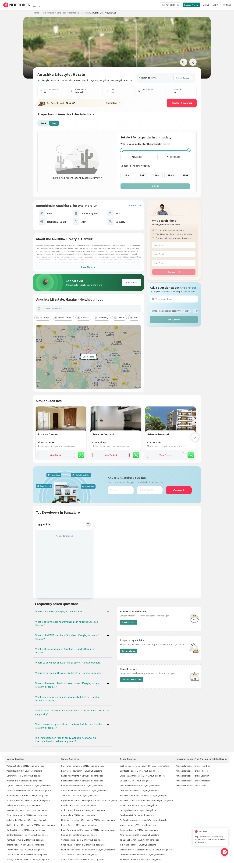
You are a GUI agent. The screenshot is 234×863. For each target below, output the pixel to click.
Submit (155, 186)
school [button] (121, 317)
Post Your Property (191, 5)
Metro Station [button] (64, 317)
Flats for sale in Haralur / (79, 12)
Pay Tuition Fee (172, 4)
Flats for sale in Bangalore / (55, 12)
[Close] (224, 831)
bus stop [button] (44, 317)
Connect (172, 272)
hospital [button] (85, 317)
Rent (35, 6)
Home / (37, 12)
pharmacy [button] (103, 317)
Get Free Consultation (131, 679)
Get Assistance (128, 651)
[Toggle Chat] (224, 852)
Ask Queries (174, 319)
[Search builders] (88, 524)
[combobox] (91, 308)
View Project (56, 455)
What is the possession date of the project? (170, 310)
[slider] (121, 150)
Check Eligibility (128, 622)
